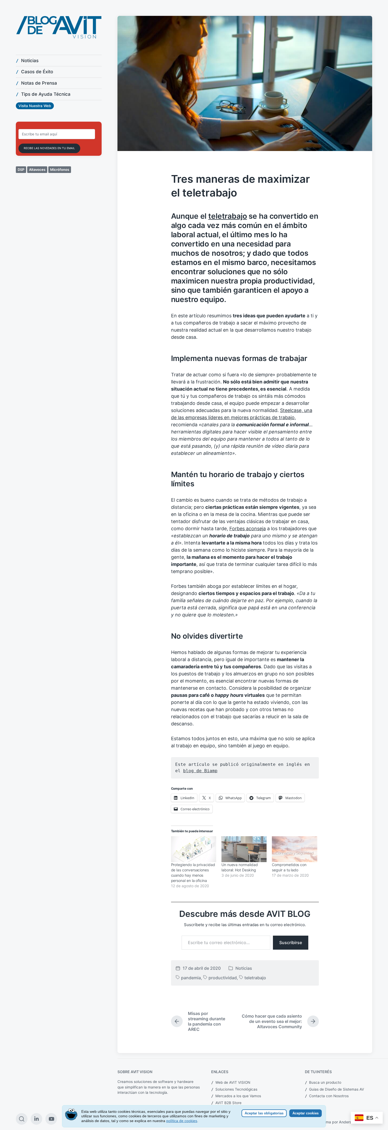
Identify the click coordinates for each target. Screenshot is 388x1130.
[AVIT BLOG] (59, 27)
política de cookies (181, 1121)
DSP (21, 169)
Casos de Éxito (37, 71)
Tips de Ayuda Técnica (45, 94)
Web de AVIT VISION (232, 1082)
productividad (223, 977)
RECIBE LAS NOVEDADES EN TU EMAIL (49, 148)
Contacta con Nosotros (329, 1096)
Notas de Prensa (39, 83)
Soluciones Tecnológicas (236, 1089)
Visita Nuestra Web (34, 106)
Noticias (30, 60)
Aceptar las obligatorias (264, 1113)
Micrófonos (59, 169)
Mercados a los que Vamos (238, 1096)
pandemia (191, 977)
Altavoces (37, 169)
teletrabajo (227, 216)
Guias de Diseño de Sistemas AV (336, 1089)
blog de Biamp (200, 770)
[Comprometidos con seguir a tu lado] (294, 849)
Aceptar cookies (305, 1113)
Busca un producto (325, 1082)
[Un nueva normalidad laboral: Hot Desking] (244, 849)
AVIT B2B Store (228, 1103)
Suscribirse (290, 942)
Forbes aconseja (247, 528)
